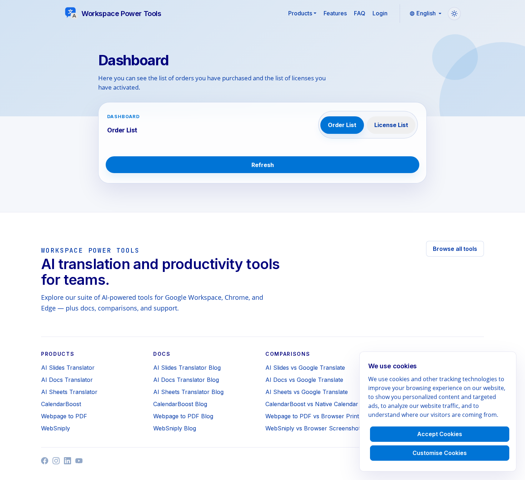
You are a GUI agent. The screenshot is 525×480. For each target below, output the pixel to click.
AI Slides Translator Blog (187, 367)
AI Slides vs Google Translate (305, 367)
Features (335, 13)
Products (300, 13)
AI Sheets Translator (69, 391)
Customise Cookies (439, 452)
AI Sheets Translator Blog (188, 391)
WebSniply (55, 428)
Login (380, 13)
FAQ (359, 13)
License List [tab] (391, 124)
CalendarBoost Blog (180, 404)
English (426, 13)
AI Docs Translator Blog (186, 379)
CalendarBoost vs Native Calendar (311, 404)
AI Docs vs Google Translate (304, 379)
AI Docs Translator (67, 379)
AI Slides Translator (68, 367)
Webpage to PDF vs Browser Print (312, 416)
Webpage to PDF (64, 416)
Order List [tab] (342, 124)
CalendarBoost (61, 404)
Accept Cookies (439, 434)
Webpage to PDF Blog (183, 416)
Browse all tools (455, 248)
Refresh (262, 164)
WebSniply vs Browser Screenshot (312, 428)
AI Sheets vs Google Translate (306, 391)
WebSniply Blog (174, 428)
